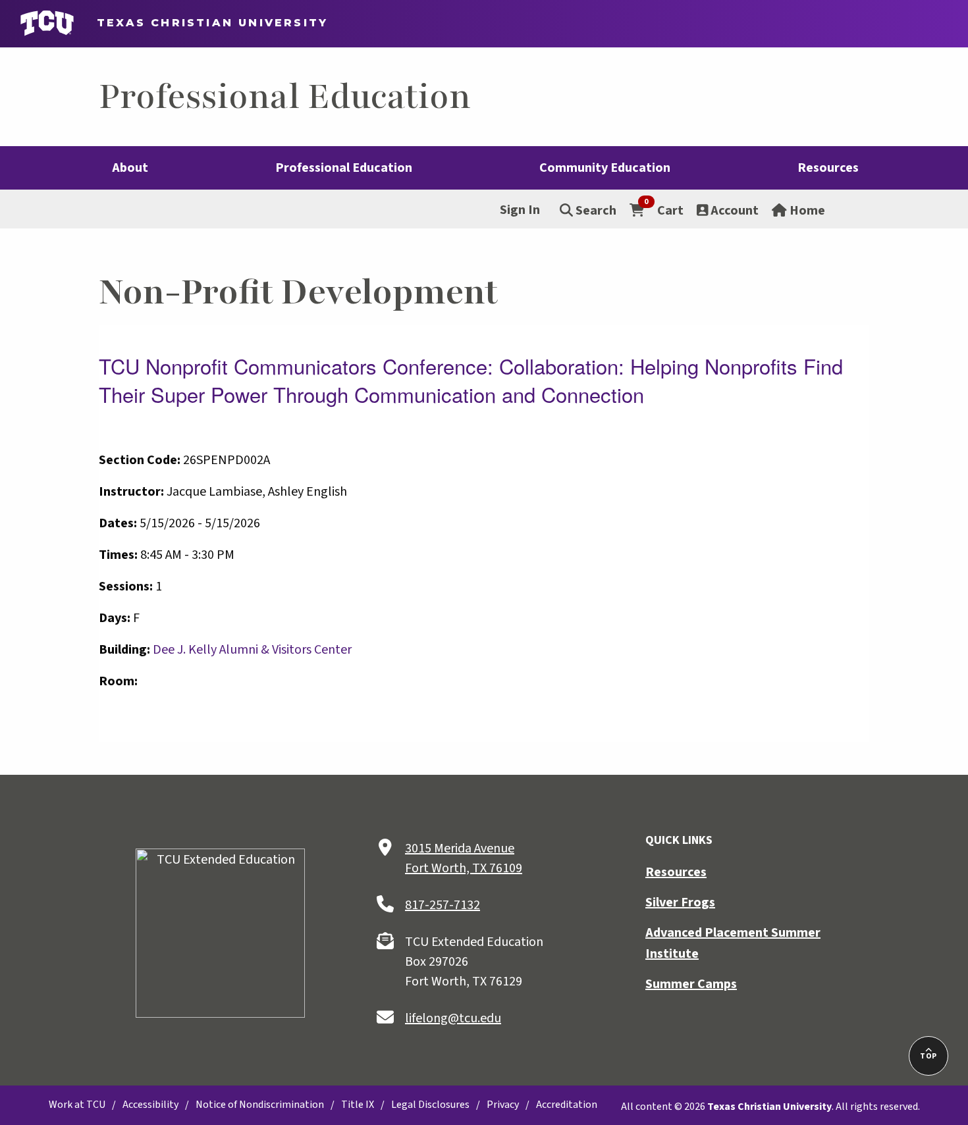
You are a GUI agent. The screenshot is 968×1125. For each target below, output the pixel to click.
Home (806, 210)
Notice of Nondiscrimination (260, 1104)
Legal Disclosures (430, 1104)
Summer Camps (691, 984)
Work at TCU (77, 1104)
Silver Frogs (680, 902)
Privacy (503, 1104)
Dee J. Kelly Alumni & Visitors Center (252, 650)
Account (733, 210)
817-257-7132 (442, 905)
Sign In (520, 210)
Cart (664, 210)
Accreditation (566, 1104)
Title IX (357, 1104)
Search (594, 210)
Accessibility (150, 1104)
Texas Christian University (206, 22)
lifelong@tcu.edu (453, 1018)
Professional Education (285, 96)
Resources (676, 872)
